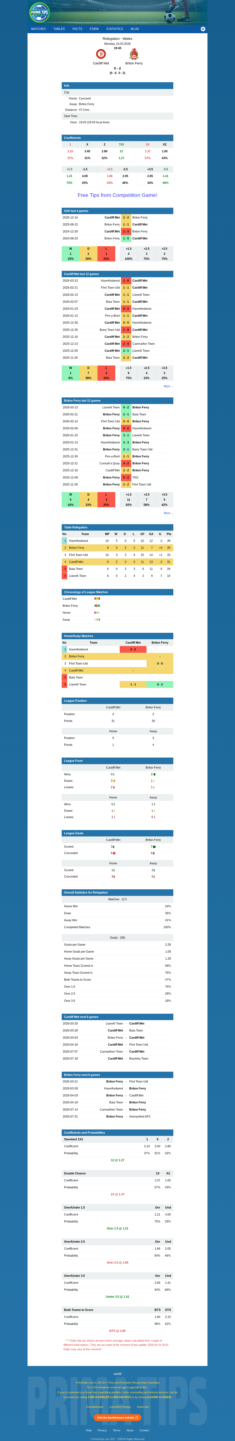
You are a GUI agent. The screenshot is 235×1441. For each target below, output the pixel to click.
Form (94, 28)
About (129, 1430)
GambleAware (94, 1406)
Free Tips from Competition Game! (117, 195)
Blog (135, 28)
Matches (38, 28)
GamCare (143, 1406)
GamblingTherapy (120, 1406)
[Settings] (203, 29)
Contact (144, 1430)
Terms (116, 1430)
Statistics (114, 28)
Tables (59, 28)
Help (88, 1430)
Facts (77, 28)
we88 (118, 1374)
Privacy (102, 1430)
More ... (168, 386)
